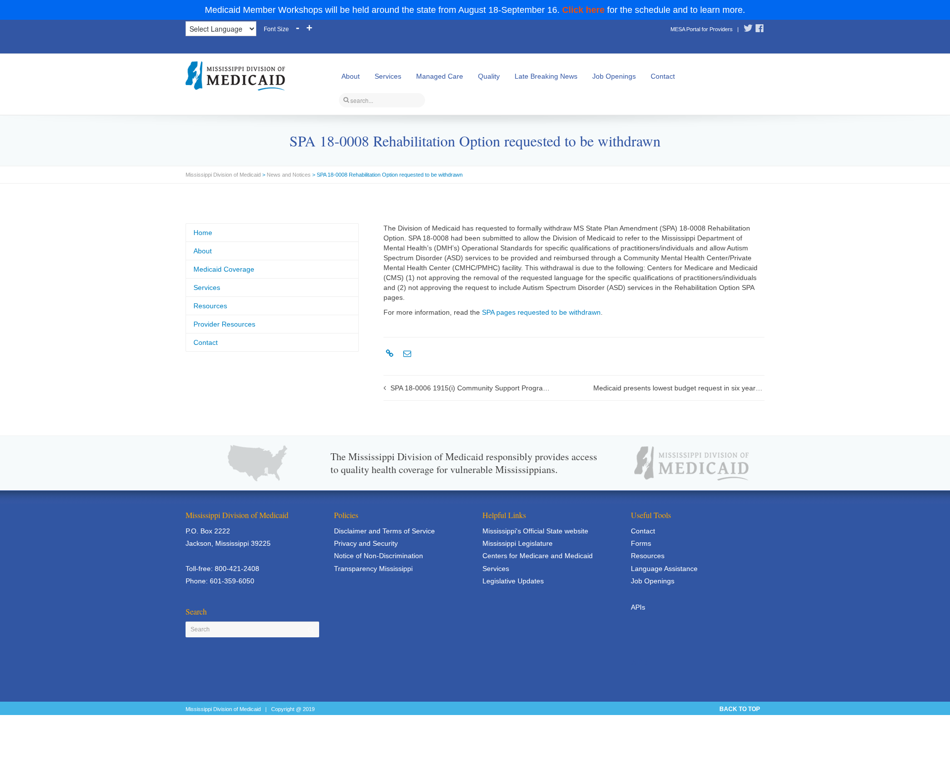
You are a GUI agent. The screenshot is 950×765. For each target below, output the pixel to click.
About (350, 76)
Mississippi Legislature (517, 543)
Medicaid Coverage (223, 269)
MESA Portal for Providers (701, 29)
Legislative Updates (513, 581)
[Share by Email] (406, 353)
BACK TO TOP (739, 709)
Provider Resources (224, 324)
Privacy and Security (366, 543)
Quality (489, 76)
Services (388, 76)
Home (202, 233)
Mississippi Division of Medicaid (223, 175)
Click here (583, 10)
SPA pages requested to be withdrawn (541, 312)
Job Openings (614, 76)
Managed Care (439, 76)
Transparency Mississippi (373, 569)
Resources (210, 306)
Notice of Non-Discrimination (378, 556)
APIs (638, 607)
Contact (663, 76)
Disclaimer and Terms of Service (384, 531)
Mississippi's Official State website (535, 531)
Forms (641, 543)
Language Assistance (664, 569)
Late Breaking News (546, 76)
